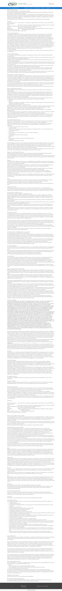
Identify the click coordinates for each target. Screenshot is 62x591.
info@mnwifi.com (51, 3)
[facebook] (53, 8)
